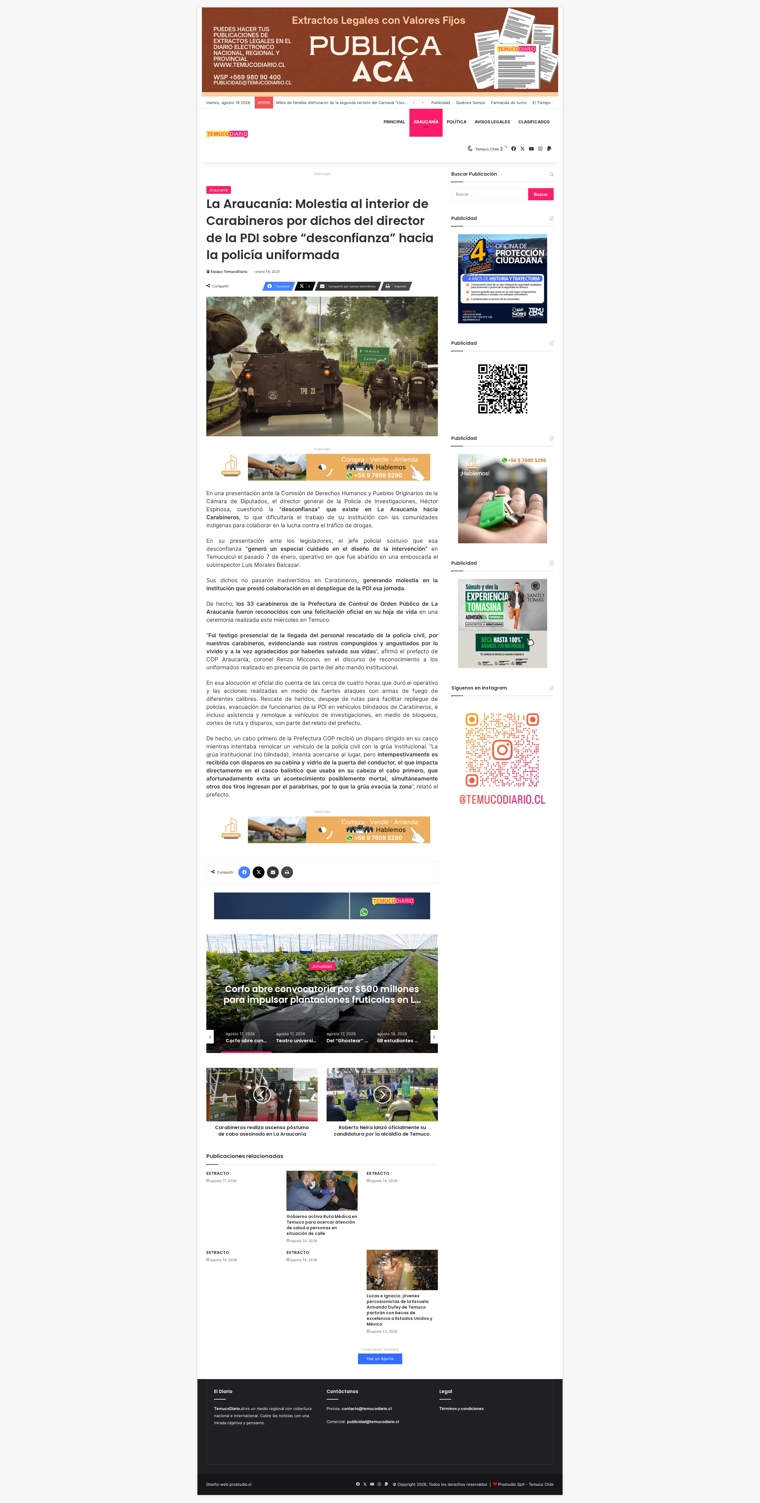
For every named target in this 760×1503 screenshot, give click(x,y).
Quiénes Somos (470, 102)
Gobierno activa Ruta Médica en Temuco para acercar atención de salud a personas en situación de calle (321, 1225)
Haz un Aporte (380, 1358)
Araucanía (219, 190)
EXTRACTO (217, 1173)
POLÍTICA (456, 121)
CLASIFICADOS (534, 121)
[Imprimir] (287, 872)
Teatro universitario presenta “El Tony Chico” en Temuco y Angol (322, 994)
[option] (322, 993)
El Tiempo (542, 102)
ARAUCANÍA (426, 121)
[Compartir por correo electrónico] (273, 872)
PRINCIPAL (394, 121)
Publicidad (440, 102)
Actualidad (322, 966)
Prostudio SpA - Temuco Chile (526, 1484)
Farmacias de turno (509, 102)
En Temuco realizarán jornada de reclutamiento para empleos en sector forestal (350, 102)
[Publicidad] (380, 51)
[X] (259, 872)
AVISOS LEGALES (492, 121)
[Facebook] (244, 872)
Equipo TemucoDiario (229, 271)
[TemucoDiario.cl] (227, 135)
